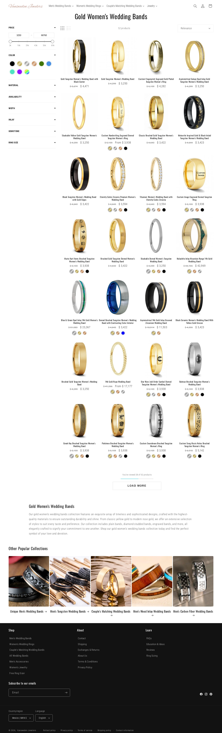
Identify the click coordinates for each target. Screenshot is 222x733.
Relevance (186, 28)
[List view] (69, 28)
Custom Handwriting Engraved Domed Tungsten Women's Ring (118, 137)
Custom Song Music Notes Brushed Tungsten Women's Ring (194, 444)
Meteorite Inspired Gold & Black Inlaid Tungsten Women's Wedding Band (194, 137)
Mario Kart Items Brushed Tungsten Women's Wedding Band (79, 260)
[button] (195, 6)
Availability (15, 96)
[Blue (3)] (49, 64)
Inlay (11, 119)
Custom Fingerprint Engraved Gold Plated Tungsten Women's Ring (156, 80)
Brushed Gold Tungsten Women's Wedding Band (79, 383)
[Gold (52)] (19, 64)
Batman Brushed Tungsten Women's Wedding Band (194, 383)
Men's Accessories (19, 661)
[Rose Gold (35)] (34, 64)
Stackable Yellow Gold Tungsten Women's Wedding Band (79, 137)
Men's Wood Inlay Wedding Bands (152, 611)
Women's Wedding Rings (21, 644)
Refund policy (49, 730)
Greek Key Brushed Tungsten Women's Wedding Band (79, 444)
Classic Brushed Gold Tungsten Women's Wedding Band (156, 137)
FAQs (149, 638)
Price (11, 27)
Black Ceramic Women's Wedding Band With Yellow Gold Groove (194, 321)
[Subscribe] (66, 693)
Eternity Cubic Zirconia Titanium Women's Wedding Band (118, 198)
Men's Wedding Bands (20, 638)
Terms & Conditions (88, 661)
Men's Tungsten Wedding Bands (68, 611)
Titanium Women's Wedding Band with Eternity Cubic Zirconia (156, 198)
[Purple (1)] (19, 72)
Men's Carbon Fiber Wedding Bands (193, 611)
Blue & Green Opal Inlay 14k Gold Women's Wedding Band (79, 321)
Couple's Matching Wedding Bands (111, 611)
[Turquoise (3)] (12, 72)
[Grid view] (62, 28)
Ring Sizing (152, 655)
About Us (82, 655)
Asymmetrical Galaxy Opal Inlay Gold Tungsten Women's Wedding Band (194, 80)
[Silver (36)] (27, 64)
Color (12, 55)
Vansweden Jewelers (26, 730)
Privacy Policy (85, 667)
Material (13, 85)
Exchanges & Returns (88, 649)
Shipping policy (104, 730)
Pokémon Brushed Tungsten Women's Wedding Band (118, 444)
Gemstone (14, 131)
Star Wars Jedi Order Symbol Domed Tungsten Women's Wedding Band (156, 383)
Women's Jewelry (18, 667)
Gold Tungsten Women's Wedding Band (117, 79)
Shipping (82, 644)
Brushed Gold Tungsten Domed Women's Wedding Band (118, 260)
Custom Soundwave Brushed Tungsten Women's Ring (156, 444)
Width (12, 108)
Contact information (125, 730)
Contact (82, 638)
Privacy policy (67, 730)
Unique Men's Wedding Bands (27, 611)
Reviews (150, 649)
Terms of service (85, 730)
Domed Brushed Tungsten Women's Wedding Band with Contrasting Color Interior (118, 321)
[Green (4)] (41, 64)
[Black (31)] (12, 64)
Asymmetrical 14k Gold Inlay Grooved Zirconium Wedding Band (156, 321)
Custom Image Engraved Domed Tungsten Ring (194, 198)
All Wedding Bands (18, 655)
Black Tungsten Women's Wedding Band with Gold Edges (79, 198)
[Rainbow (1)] (27, 72)
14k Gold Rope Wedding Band (118, 381)
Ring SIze (13, 142)
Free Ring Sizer (17, 673)
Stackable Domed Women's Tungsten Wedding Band (156, 260)
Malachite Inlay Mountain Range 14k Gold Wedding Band (194, 260)
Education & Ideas (155, 644)
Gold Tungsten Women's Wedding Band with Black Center (79, 80)
